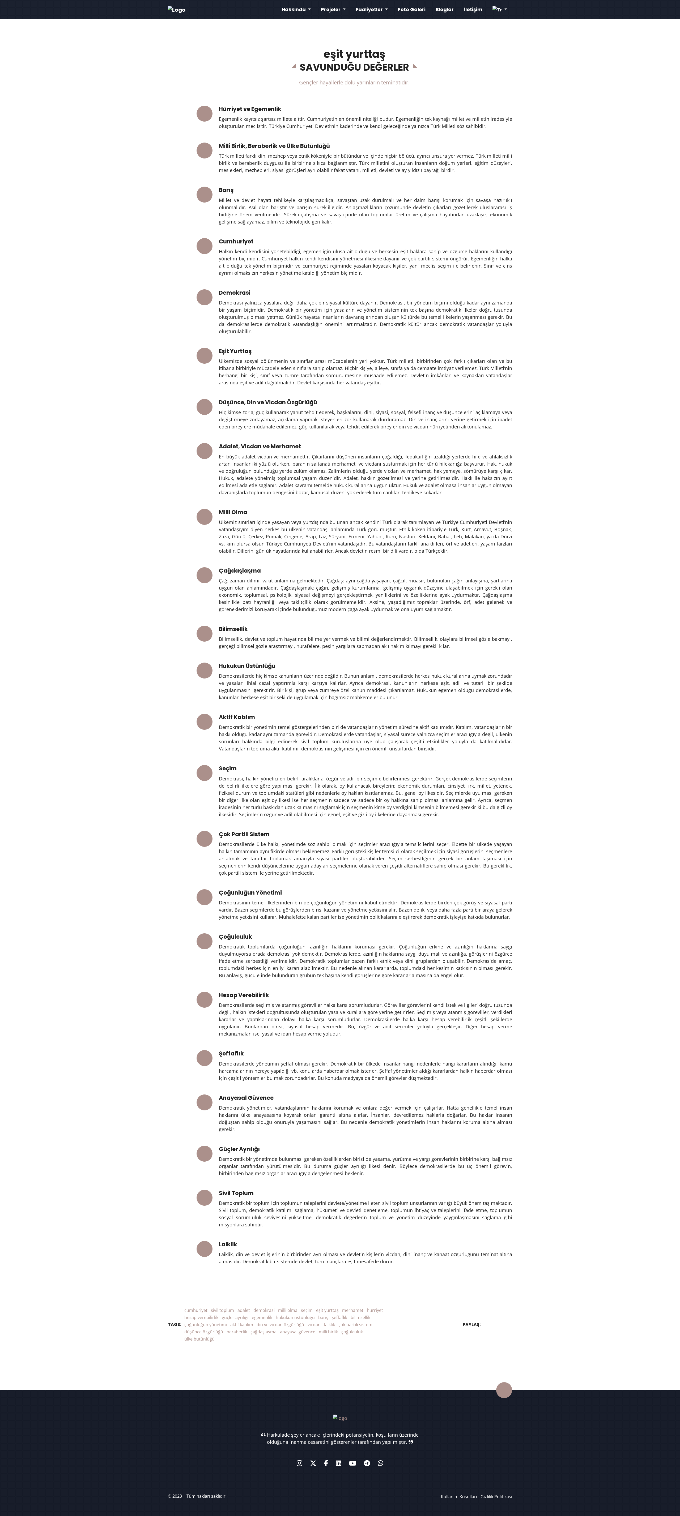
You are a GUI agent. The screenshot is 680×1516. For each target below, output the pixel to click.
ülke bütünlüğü (199, 1339)
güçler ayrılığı (235, 1317)
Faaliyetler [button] (370, 9)
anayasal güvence (297, 1332)
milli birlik (328, 1332)
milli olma (288, 1310)
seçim (307, 1310)
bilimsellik (360, 1317)
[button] (499, 9)
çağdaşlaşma (263, 1332)
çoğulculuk (352, 1332)
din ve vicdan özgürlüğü (280, 1325)
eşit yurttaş (327, 1310)
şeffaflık (339, 1317)
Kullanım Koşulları (459, 1497)
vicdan (314, 1325)
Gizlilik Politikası (496, 1497)
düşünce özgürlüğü (203, 1332)
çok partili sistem (355, 1325)
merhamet (352, 1310)
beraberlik (237, 1332)
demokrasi (264, 1310)
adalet (243, 1310)
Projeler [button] (331, 9)
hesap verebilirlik (201, 1317)
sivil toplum (222, 1310)
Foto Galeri (412, 9)
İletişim (473, 9)
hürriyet (375, 1310)
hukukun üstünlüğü (295, 1317)
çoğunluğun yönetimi (205, 1325)
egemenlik (262, 1317)
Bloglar (445, 9)
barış (323, 1317)
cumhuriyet (195, 1310)
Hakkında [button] (294, 9)
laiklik (329, 1325)
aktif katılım (241, 1325)
